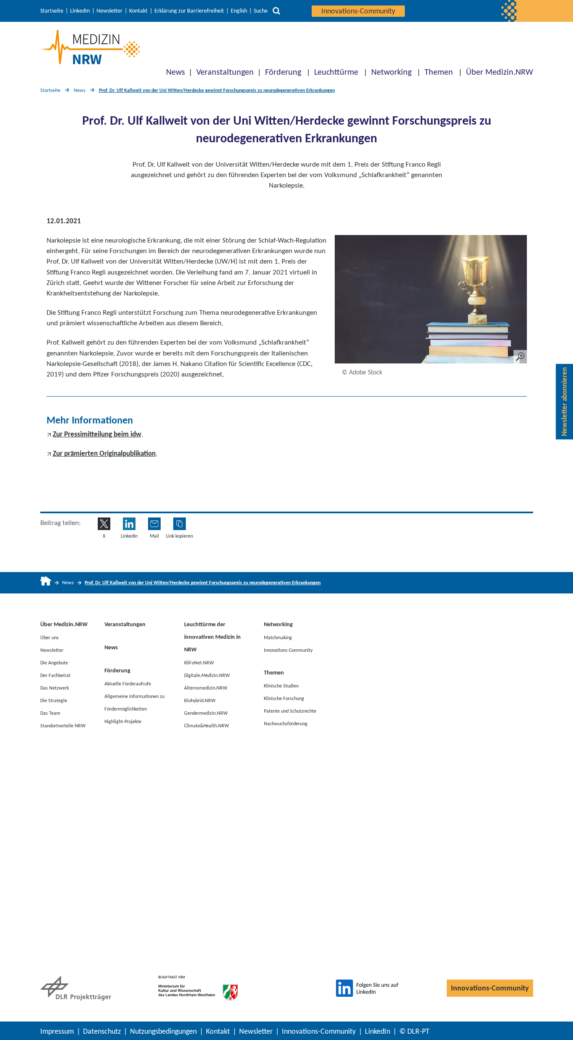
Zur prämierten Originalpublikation (104, 453)
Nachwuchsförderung (285, 723)
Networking (391, 72)
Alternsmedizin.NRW (205, 687)
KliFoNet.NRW (199, 662)
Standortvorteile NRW (63, 725)
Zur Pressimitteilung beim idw (97, 434)
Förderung (283, 72)
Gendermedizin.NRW (206, 713)
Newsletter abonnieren (564, 401)
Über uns (49, 637)
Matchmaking (278, 637)
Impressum (57, 1031)
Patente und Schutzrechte (290, 710)
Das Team (50, 713)
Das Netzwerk (54, 687)
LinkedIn (80, 11)
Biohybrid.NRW (200, 700)
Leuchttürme (336, 72)
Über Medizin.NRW (499, 72)
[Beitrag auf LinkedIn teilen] (129, 523)
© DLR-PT (414, 1031)
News (175, 72)
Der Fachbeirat (55, 675)
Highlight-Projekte (122, 721)
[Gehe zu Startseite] (46, 582)
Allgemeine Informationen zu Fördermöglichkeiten (134, 702)
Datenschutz (102, 1031)
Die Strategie (53, 700)
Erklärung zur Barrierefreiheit (189, 11)
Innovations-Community (358, 11)
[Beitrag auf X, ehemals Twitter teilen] (104, 523)
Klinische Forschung (284, 698)
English (239, 11)
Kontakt (138, 11)
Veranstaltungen (225, 72)
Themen (439, 72)
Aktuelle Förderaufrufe (127, 683)
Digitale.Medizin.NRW (207, 675)
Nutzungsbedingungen (163, 1031)
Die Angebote (54, 662)
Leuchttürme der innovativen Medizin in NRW (212, 637)
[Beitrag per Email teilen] (154, 523)
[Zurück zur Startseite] (90, 47)
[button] (179, 523)
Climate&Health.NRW (206, 725)
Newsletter (109, 11)
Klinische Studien (281, 685)
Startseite (51, 11)
